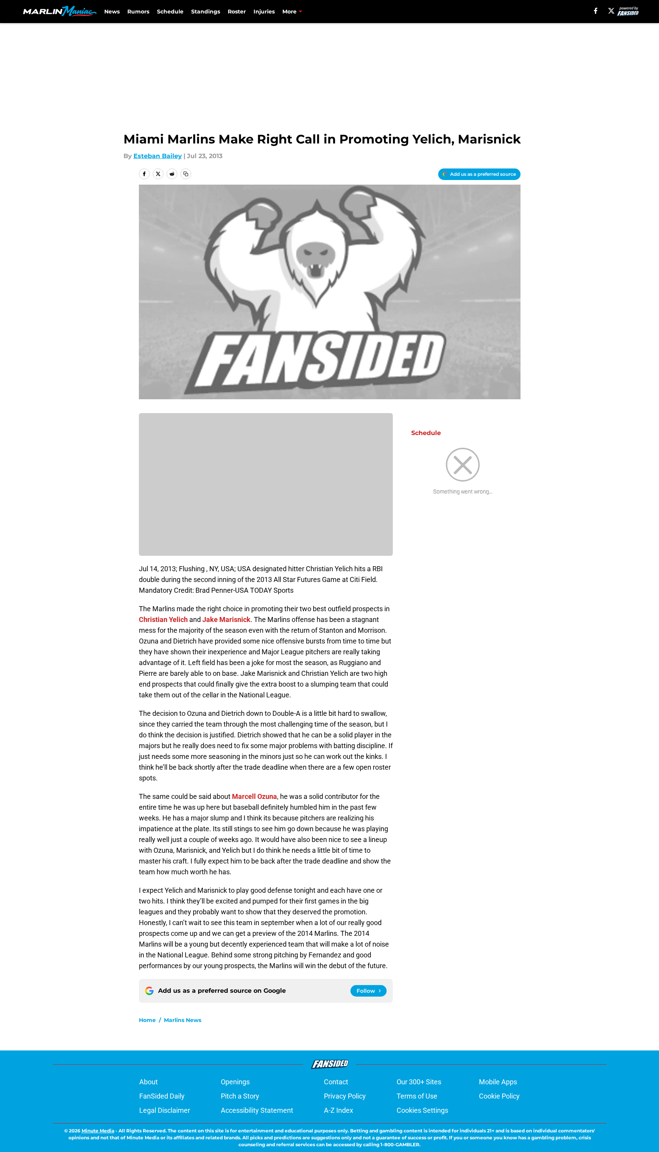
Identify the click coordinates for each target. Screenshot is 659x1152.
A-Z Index (338, 1110)
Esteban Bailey (157, 156)
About (148, 1082)
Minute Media (98, 1131)
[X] (611, 11)
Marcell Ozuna (254, 796)
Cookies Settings (422, 1110)
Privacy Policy (345, 1096)
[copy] (185, 173)
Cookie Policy (499, 1096)
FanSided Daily (162, 1096)
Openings (235, 1082)
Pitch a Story (240, 1096)
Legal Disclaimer (164, 1110)
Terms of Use (417, 1096)
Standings (205, 11)
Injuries (264, 11)
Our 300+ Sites (419, 1082)
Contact (336, 1082)
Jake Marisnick (226, 619)
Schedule (170, 11)
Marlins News (182, 1020)
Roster (237, 11)
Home (147, 1020)
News (112, 11)
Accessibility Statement (257, 1110)
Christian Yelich (163, 619)
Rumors (138, 11)
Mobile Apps (498, 1082)
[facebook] (595, 11)
